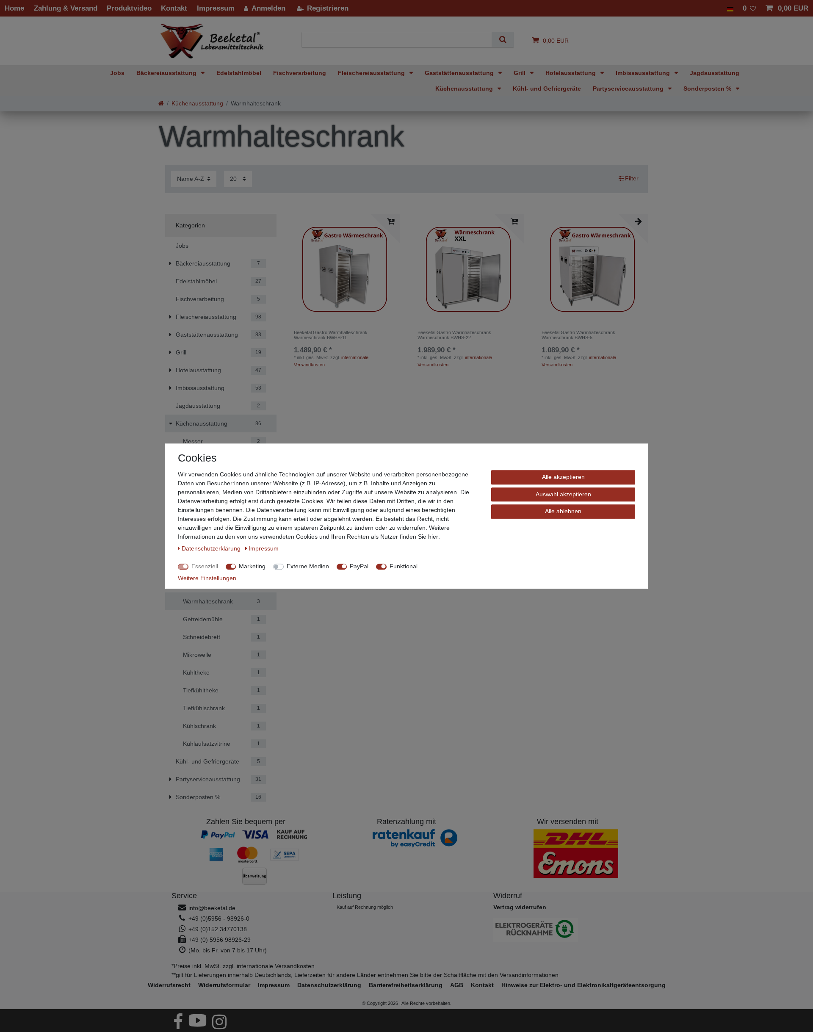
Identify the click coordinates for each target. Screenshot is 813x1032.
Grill (520, 72)
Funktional (404, 566)
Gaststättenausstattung (460, 72)
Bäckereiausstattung (167, 72)
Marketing (252, 566)
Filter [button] (632, 178)
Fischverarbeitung (299, 72)
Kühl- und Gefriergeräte (547, 88)
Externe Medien (308, 566)
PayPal (359, 566)
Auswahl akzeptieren (563, 493)
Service (184, 895)
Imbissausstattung (644, 72)
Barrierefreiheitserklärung (405, 985)
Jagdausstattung (714, 72)
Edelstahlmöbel (238, 72)
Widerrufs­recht (169, 985)
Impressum (274, 985)
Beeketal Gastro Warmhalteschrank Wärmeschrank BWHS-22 (454, 335)
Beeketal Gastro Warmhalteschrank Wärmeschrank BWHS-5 (578, 335)
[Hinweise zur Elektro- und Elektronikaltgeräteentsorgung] (567, 930)
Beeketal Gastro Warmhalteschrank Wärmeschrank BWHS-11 (331, 335)
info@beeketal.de (211, 908)
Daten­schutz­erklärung (329, 985)
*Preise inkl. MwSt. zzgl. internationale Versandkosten (243, 966)
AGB (456, 985)
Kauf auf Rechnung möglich (365, 907)
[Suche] (502, 39)
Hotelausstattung (571, 72)
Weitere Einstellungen (207, 578)
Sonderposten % (708, 88)
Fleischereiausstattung (372, 72)
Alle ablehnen (563, 511)
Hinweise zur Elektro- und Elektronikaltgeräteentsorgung (583, 985)
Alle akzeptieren (563, 476)
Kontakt (482, 985)
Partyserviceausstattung (629, 88)
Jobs (117, 72)
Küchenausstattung (465, 88)
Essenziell (204, 566)
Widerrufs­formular (224, 985)
